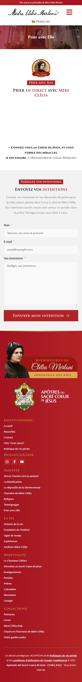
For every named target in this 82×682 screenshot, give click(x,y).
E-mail (8, 242)
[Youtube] (22, 461)
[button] (69, 12)
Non (7, 225)
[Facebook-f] (14, 461)
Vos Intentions (13, 258)
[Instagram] (7, 461)
